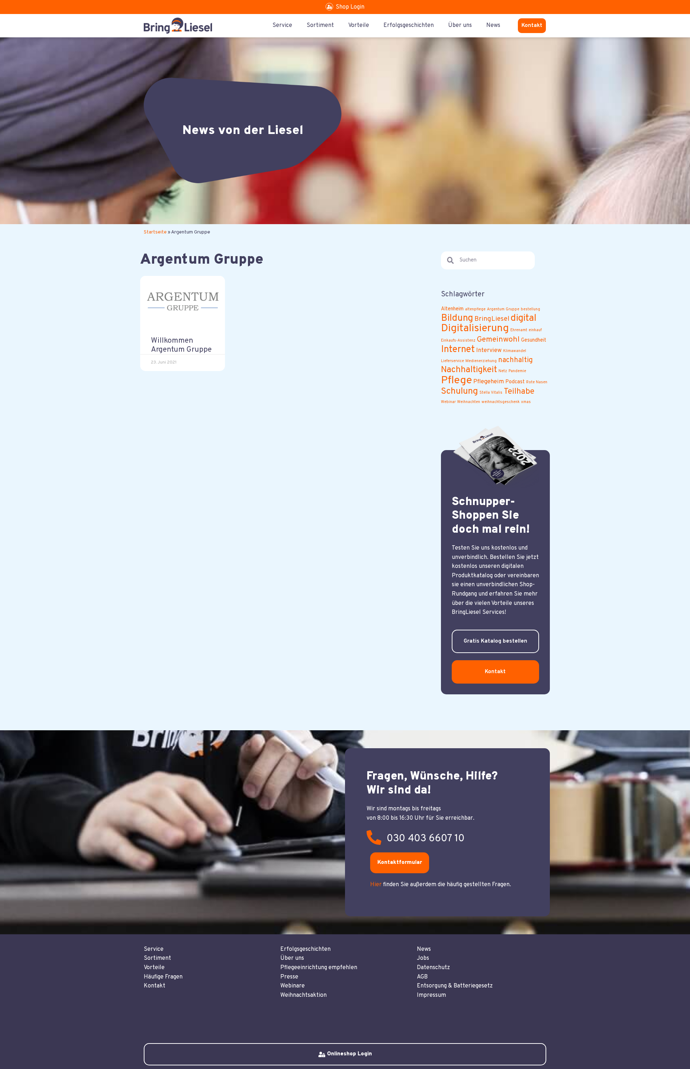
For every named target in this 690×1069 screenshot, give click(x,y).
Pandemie (517, 371)
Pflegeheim (488, 381)
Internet (458, 350)
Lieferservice (452, 361)
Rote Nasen (536, 382)
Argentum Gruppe (503, 309)
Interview (489, 350)
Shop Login (350, 7)
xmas (526, 402)
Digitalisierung (475, 328)
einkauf (535, 330)
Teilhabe (519, 392)
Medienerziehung (481, 361)
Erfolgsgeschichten (408, 25)
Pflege (456, 380)
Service (282, 25)
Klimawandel (514, 351)
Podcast (515, 382)
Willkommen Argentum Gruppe (181, 345)
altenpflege (475, 309)
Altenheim (452, 309)
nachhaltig (515, 360)
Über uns (460, 25)
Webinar (448, 402)
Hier (376, 884)
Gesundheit (533, 340)
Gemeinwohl (498, 339)
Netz (502, 371)
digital (524, 318)
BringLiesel (491, 319)
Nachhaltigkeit (469, 370)
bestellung (530, 309)
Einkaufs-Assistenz (458, 340)
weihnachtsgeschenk (501, 402)
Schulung (459, 391)
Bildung (457, 318)
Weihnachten (468, 402)
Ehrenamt (518, 330)
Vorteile (358, 25)
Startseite (155, 232)
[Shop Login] (329, 6)
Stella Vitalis (490, 392)
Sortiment (320, 25)
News (493, 25)
